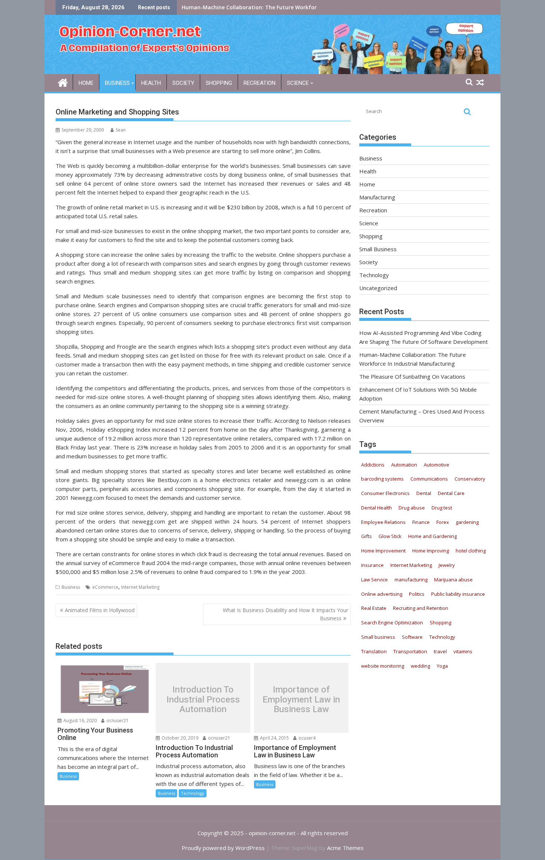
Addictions (372, 464)
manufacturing (410, 579)
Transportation (410, 651)
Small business (378, 637)
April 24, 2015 (274, 738)
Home (86, 83)
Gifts (366, 536)
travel (440, 651)
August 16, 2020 (79, 720)
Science (298, 83)
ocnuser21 (117, 720)
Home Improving (430, 550)
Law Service (374, 579)
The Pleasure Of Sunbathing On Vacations (236, 7)
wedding (420, 666)
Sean (121, 130)
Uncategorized (378, 288)
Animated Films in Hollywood (100, 610)
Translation (374, 651)
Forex (442, 522)
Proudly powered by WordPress (223, 847)
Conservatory (470, 478)
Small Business (378, 249)
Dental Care (451, 493)
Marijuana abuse (453, 579)
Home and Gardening (432, 536)
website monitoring (382, 666)
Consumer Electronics (385, 493)
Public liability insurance (458, 594)
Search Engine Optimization (392, 622)
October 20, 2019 (179, 738)
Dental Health (376, 507)
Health (151, 83)
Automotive (436, 464)
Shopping (219, 83)
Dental (423, 493)
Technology (192, 793)
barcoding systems (382, 478)
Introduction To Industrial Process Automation (203, 699)
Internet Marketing (140, 587)
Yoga (442, 666)
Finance (421, 522)
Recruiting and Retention (420, 608)
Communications (429, 478)
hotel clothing (471, 550)
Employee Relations (383, 522)
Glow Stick (390, 536)
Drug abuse (412, 507)
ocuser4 (306, 738)
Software (412, 637)
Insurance (372, 565)
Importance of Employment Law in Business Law (301, 699)
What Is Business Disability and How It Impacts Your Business (285, 614)
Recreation (259, 83)
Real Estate (373, 608)
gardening (467, 522)
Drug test (442, 507)
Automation (404, 464)
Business (117, 83)
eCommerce (105, 587)
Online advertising (381, 594)
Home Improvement (383, 550)
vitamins (462, 651)
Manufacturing (377, 197)
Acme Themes (345, 847)
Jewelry (447, 565)
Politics (417, 594)
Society (183, 83)
